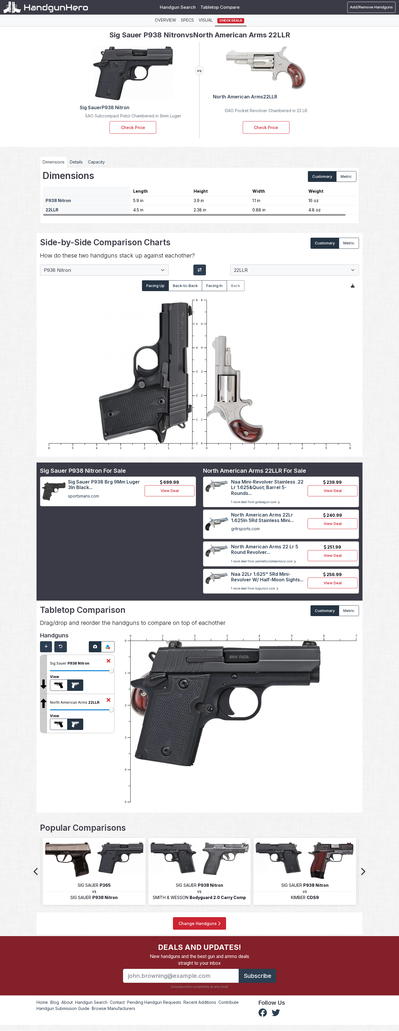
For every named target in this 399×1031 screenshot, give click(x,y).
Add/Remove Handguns (371, 7)
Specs (187, 20)
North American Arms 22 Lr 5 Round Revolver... (264, 549)
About (67, 1002)
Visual (206, 20)
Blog (54, 1002)
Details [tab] (76, 161)
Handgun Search (178, 7)
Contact (117, 1002)
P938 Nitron (58, 200)
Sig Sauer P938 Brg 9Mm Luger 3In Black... (104, 484)
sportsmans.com (83, 495)
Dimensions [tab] (54, 161)
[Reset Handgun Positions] (60, 646)
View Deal (170, 490)
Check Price (133, 127)
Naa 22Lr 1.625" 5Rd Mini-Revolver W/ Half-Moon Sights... (267, 577)
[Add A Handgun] (46, 646)
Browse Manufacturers (113, 1008)
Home (42, 1002)
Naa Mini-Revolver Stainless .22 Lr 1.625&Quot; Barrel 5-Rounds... (267, 487)
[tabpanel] (199, 193)
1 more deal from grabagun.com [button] (254, 502)
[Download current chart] (352, 285)
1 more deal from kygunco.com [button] (253, 588)
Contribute (228, 1002)
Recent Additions (199, 1002)
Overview (165, 20)
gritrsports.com (245, 528)
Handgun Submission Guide (63, 1008)
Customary (322, 176)
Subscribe (257, 975)
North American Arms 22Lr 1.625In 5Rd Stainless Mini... (262, 517)
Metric (346, 176)
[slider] (111, 671)
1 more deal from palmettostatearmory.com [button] (262, 561)
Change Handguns (198, 923)
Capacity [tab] (96, 161)
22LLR (52, 209)
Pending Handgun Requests (154, 1002)
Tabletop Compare (220, 7)
